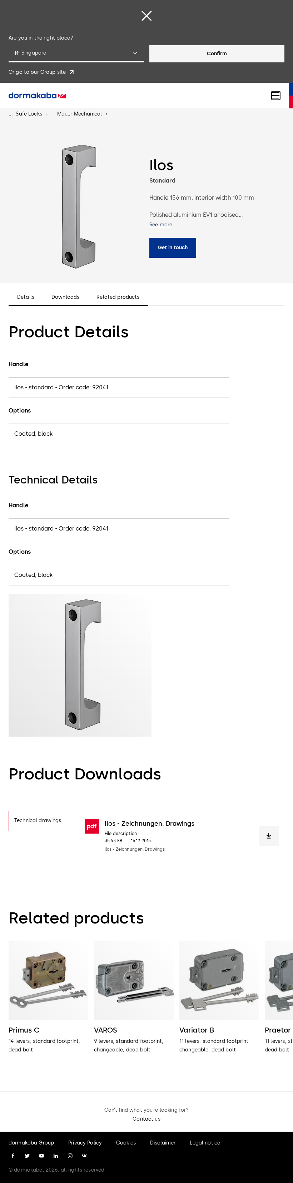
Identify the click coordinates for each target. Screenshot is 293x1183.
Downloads (65, 297)
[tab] (41, 821)
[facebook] (12, 1155)
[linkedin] (55, 1155)
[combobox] (76, 53)
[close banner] (146, 16)
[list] (146, 1006)
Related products (117, 297)
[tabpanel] (181, 836)
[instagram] (70, 1155)
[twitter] (27, 1155)
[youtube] (41, 1155)
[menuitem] (37, 95)
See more (160, 225)
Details (25, 297)
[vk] (84, 1155)
